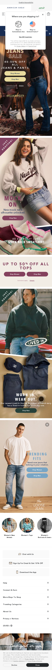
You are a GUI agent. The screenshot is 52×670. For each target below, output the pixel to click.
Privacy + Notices (11, 618)
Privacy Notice (29, 659)
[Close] (42, 14)
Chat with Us (28, 554)
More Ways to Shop (12, 597)
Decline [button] (14, 665)
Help (5, 583)
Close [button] (37, 665)
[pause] (47, 425)
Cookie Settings (19, 661)
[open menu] (3, 14)
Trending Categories (12, 604)
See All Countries (25, 37)
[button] (18, 27)
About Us (7, 611)
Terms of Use (32, 46)
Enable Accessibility (26, 2)
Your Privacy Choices (35, 661)
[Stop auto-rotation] (49, 33)
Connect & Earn (10, 590)
